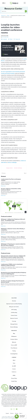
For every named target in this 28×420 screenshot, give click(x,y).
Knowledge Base (14, 353)
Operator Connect (14, 318)
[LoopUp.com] (14, 3)
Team (14, 363)
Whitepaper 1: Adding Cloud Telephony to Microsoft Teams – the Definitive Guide (13, 219)
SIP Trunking (14, 309)
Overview (14, 301)
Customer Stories (14, 339)
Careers (14, 369)
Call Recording (14, 312)
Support (7, 413)
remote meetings (18, 168)
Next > (25, 173)
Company (14, 357)
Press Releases (14, 348)
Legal (14, 375)
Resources (3, 15)
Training (14, 351)
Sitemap (16, 413)
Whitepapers (14, 336)
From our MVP (14, 345)
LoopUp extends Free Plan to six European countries (11, 179)
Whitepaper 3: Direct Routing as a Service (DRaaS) (13, 237)
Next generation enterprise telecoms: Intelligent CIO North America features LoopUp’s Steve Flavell (13, 256)
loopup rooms (9, 168)
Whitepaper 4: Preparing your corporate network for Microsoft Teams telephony (13, 244)
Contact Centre (14, 315)
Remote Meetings (14, 327)
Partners (12, 413)
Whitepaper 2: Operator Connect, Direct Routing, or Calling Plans (13, 229)
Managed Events (14, 324)
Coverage (14, 321)
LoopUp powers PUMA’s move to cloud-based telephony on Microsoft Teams (11, 264)
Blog (8, 15)
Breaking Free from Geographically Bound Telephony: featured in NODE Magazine (13, 273)
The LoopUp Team (5, 37)
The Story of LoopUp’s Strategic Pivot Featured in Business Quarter (12, 281)
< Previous (3, 173)
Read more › (3, 186)
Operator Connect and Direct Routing (14, 303)
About (14, 360)
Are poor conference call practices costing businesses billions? (11, 189)
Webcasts (14, 342)
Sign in (20, 413)
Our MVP (14, 366)
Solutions (14, 298)
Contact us (14, 372)
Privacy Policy (14, 378)
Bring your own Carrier (14, 306)
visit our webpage (12, 162)
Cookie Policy (14, 381)
